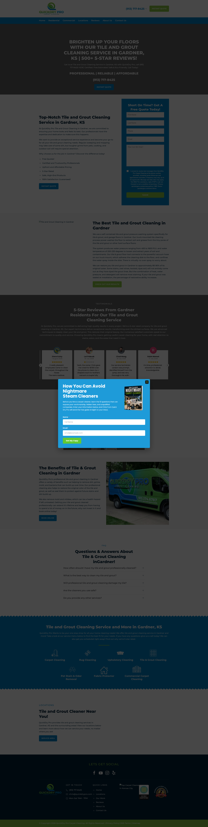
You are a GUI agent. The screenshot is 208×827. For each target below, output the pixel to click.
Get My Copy (72, 440)
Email (66, 428)
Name (66, 417)
